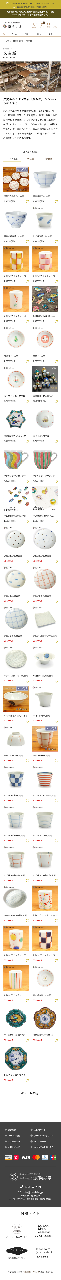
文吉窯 (29, 41)
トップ (6, 41)
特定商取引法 (14, 1141)
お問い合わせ (14, 1147)
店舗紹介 (12, 1130)
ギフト (51, 33)
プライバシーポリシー (44, 1135)
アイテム (13, 33)
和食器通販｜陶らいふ (31, 1272)
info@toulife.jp (33, 1192)
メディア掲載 (14, 1135)
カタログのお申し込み (44, 1147)
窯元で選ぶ (18, 41)
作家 (26, 33)
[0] (42, 26)
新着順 (49, 158)
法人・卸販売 (40, 1141)
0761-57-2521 (29, 7)
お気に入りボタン (27, 201)
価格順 (30, 158)
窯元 (39, 33)
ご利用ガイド (40, 1130)
